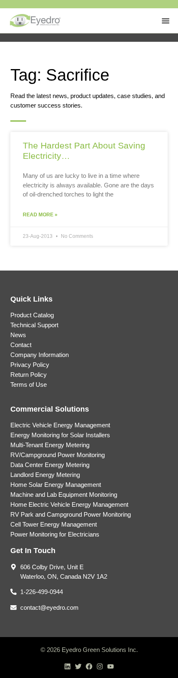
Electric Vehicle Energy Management (60, 425)
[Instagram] (99, 666)
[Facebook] (89, 666)
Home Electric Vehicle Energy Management (69, 504)
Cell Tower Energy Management (53, 524)
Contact (20, 344)
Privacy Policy (29, 364)
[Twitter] (78, 666)
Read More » (40, 215)
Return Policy (28, 374)
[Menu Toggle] (165, 21)
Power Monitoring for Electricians (54, 534)
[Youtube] (110, 666)
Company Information (39, 354)
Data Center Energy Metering (49, 464)
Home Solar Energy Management (55, 484)
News (18, 334)
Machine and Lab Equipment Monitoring (63, 494)
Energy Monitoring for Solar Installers (60, 434)
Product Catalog (32, 315)
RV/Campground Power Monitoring (57, 454)
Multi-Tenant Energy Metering (49, 444)
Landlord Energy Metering (45, 474)
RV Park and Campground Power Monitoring (70, 514)
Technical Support (34, 324)
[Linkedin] (67, 666)
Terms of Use (28, 384)
